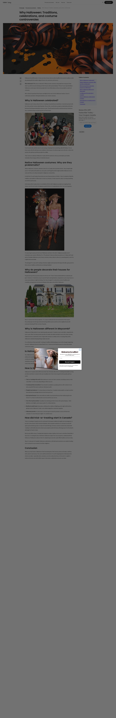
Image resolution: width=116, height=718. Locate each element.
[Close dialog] (80, 350)
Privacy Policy (71, 366)
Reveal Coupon (69, 362)
